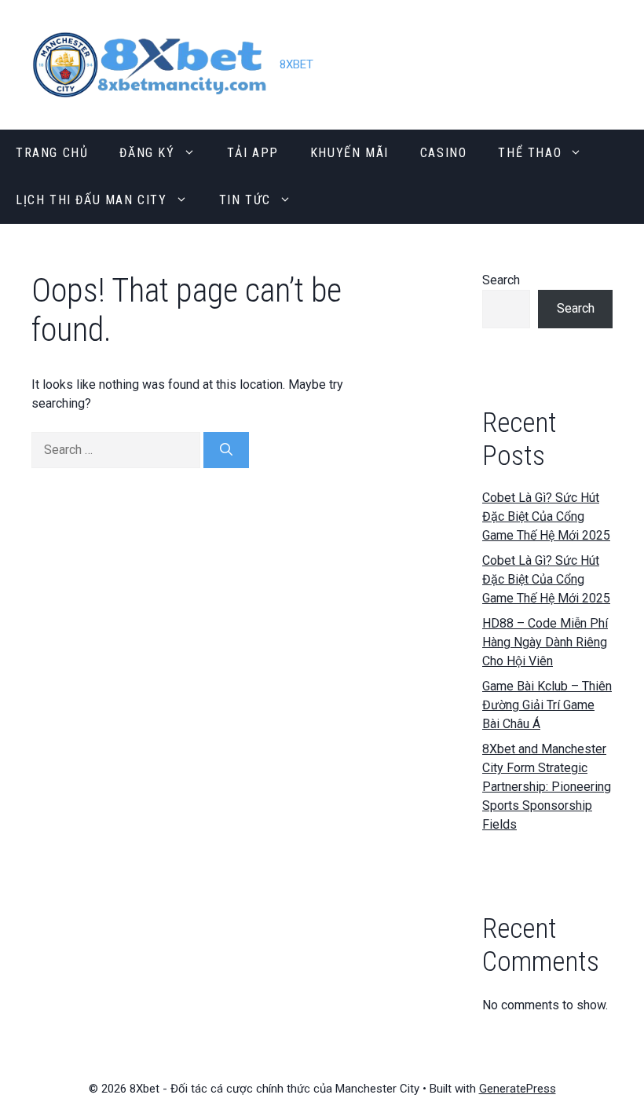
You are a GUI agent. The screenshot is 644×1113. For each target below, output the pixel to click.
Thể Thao (530, 152)
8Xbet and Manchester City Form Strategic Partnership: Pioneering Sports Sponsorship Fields (546, 786)
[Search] (226, 450)
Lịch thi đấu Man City (91, 199)
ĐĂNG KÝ (146, 152)
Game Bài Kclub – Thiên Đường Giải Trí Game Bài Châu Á (547, 705)
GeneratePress (517, 1089)
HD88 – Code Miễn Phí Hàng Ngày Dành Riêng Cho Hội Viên (545, 642)
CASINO (443, 152)
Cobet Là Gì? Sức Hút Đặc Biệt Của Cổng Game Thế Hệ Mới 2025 (546, 516)
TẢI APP (253, 152)
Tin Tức (245, 199)
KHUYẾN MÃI (349, 152)
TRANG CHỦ (52, 152)
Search (501, 280)
